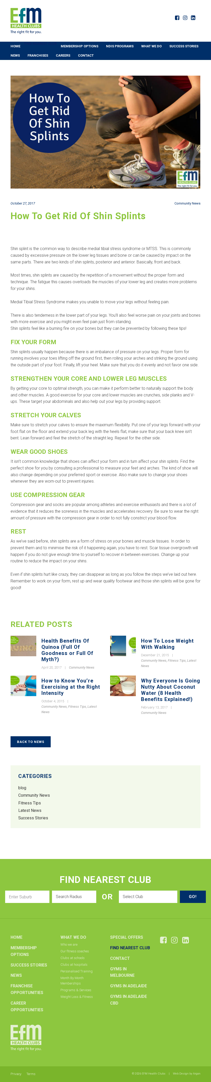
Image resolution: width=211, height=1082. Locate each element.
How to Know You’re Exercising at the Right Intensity (70, 687)
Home (15, 46)
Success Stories (183, 46)
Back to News (30, 742)
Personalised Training (76, 971)
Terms (31, 1074)
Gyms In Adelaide (128, 985)
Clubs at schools (72, 958)
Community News (187, 203)
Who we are (68, 944)
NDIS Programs (120, 46)
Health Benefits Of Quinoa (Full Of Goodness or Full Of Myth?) (67, 650)
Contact (86, 55)
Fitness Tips (177, 660)
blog (22, 787)
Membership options (79, 46)
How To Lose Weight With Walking (167, 644)
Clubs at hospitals (73, 964)
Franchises (38, 55)
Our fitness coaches (74, 951)
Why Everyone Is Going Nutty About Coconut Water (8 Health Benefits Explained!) (170, 690)
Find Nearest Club (40, 44)
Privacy (16, 1074)
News (15, 55)
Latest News (29, 810)
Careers (63, 55)
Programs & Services (75, 990)
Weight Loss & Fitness (76, 997)
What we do (151, 46)
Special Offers (126, 937)
